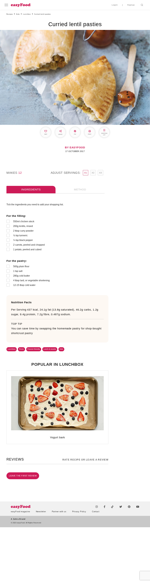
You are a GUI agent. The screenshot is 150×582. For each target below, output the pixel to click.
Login (115, 5)
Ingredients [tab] (31, 189)
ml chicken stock (23, 221)
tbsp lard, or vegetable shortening (31, 280)
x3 (100, 173)
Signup (131, 5)
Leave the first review (23, 476)
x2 (93, 173)
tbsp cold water (24, 285)
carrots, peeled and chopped (29, 245)
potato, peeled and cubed (27, 249)
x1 (85, 173)
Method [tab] (80, 189)
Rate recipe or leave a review (85, 459)
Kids (61, 349)
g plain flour (21, 266)
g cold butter (21, 276)
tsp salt (17, 271)
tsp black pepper (23, 240)
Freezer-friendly (33, 349)
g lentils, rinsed (23, 226)
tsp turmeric (20, 235)
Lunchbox (12, 349)
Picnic (21, 349)
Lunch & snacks (50, 349)
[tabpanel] (57, 245)
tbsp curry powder (23, 231)
